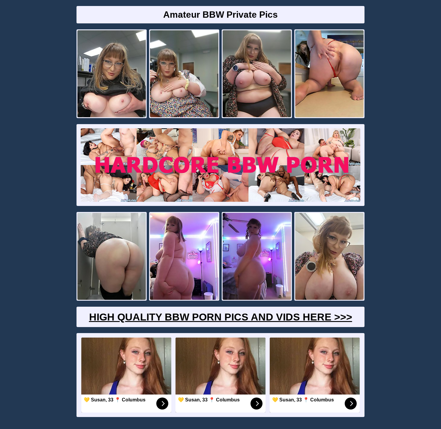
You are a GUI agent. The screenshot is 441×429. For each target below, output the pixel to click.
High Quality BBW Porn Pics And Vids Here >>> (220, 317)
